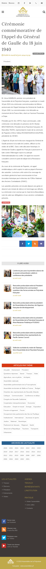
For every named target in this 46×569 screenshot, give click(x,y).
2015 (27, 452)
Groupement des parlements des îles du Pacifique (21, 414)
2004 (11, 459)
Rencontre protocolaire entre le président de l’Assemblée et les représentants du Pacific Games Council (28, 335)
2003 (16, 459)
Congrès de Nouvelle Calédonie (15, 399)
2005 (5, 459)
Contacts (29, 508)
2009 (22, 455)
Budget (37, 388)
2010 (16, 455)
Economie (31, 403)
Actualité (7, 370)
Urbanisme (7, 432)
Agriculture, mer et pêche (13, 377)
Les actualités (9, 479)
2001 (27, 459)
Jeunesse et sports (32, 418)
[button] (15, 235)
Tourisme (25, 429)
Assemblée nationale (11, 381)
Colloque (7, 396)
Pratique (29, 498)
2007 (33, 455)
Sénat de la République (12, 429)
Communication (17, 396)
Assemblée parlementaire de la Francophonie (20, 384)
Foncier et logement (11, 410)
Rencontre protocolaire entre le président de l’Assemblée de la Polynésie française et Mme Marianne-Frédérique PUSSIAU (28, 320)
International (19, 418)
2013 (39, 452)
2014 (33, 452)
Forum (22, 410)
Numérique (22, 421)
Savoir (22, 373)
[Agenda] (19, 3)
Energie (28, 407)
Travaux (29, 373)
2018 (11, 452)
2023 (22, 448)
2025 (11, 448)
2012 (5, 455)
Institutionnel (8, 418)
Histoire (4, 3)
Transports (34, 429)
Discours (6, 486)
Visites (5, 496)
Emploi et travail (18, 407)
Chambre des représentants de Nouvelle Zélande (21, 392)
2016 (22, 452)
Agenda (28, 479)
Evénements (7, 493)
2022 (27, 448)
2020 (39, 448)
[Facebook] (24, 3)
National (13, 421)
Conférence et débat (32, 396)
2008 (27, 455)
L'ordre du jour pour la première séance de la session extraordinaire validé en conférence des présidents (28, 273)
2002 (22, 459)
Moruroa (12, 3)
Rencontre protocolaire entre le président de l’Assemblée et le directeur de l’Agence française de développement (28, 305)
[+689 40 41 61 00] (36, 3)
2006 (39, 455)
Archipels (27, 377)
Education (7, 407)
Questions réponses (11, 373)
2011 (11, 455)
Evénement (16, 370)
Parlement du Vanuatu (11, 425)
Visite (36, 373)
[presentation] (5, 222)
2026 (5, 448)
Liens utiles (30, 505)
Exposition (37, 407)
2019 (5, 452)
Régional (24, 425)
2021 (33, 448)
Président (7, 61)
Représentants (32, 487)
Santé (32, 425)
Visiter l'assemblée (33, 501)
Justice (6, 421)
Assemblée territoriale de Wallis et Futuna (18, 388)
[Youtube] (30, 3)
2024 (16, 448)
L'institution (31, 490)
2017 (16, 452)
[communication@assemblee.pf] (42, 3)
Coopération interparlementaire (15, 403)
